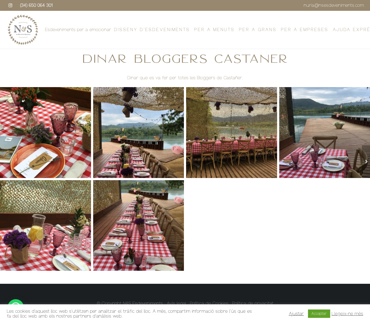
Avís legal (176, 303)
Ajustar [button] (296, 313)
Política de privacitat (253, 303)
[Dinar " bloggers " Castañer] (138, 132)
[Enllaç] (22, 30)
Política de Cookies (209, 303)
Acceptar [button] (319, 313)
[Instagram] (10, 5)
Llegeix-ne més (347, 313)
